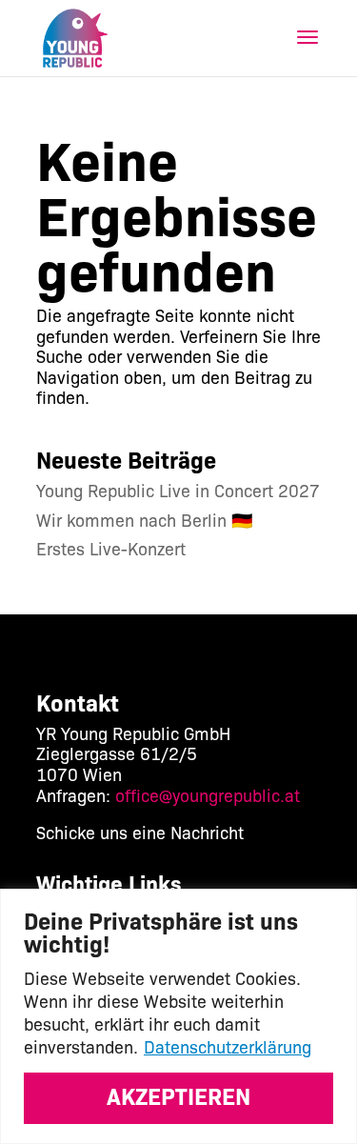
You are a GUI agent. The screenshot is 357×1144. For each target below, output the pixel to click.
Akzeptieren (178, 1095)
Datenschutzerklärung (227, 1045)
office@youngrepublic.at (207, 794)
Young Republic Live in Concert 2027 (178, 489)
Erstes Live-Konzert (111, 547)
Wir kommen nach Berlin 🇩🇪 (144, 519)
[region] (178, 1016)
